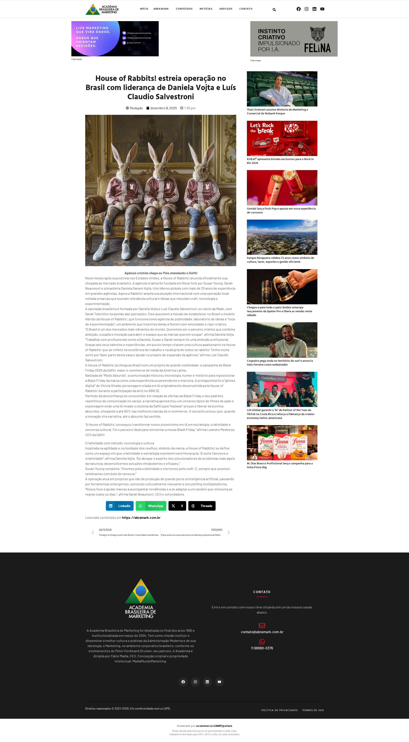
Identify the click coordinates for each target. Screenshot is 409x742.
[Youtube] (322, 9)
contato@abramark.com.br (262, 632)
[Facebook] (299, 9)
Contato (245, 8)
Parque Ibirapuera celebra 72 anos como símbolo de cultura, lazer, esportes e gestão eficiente (280, 259)
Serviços (226, 8)
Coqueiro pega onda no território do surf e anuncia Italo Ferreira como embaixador (280, 362)
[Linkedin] (314, 9)
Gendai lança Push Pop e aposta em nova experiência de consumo (281, 210)
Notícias (206, 8)
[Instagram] (306, 9)
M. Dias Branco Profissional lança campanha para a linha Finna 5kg (280, 465)
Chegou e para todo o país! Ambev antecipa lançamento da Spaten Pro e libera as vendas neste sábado (279, 311)
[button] (120, 506)
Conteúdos (184, 8)
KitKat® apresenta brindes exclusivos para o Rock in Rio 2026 (280, 161)
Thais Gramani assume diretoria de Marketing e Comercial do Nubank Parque (277, 111)
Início (144, 8)
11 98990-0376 (262, 648)
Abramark (161, 8)
